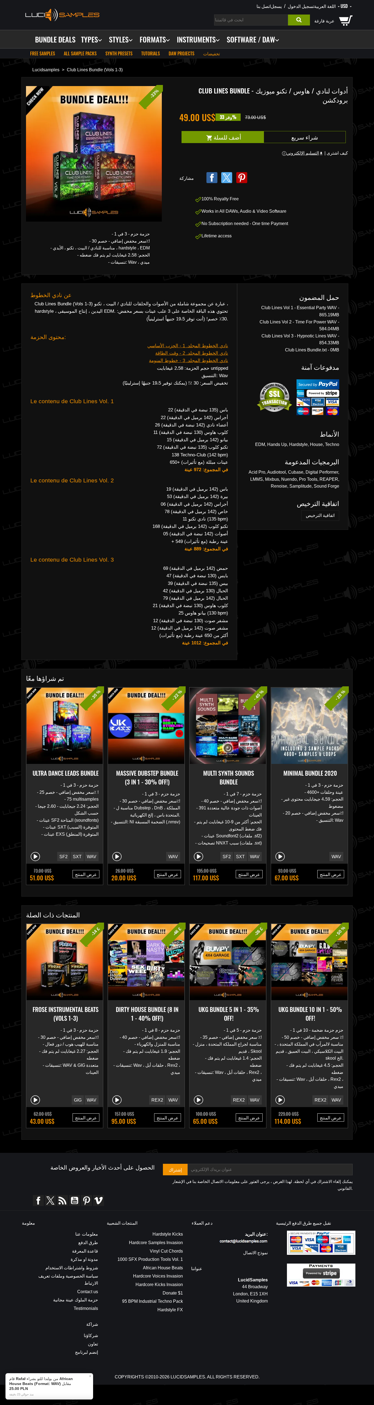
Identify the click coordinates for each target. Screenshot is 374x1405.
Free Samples (42, 53)
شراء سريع (304, 137)
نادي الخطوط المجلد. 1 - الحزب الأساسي (187, 345)
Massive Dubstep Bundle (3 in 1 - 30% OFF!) (147, 777)
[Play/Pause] (35, 856)
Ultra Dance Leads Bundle (66, 773)
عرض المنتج (86, 874)
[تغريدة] (226, 177)
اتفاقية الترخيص (320, 515)
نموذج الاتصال (255, 1252)
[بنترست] (241, 177)
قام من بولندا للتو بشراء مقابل (41, 1384)
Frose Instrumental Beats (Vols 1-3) (66, 1013)
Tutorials (150, 53)
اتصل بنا (264, 6)
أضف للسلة (238, 137)
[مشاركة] (211, 177)
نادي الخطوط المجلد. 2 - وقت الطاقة (191, 353)
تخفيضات (211, 53)
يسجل (276, 6)
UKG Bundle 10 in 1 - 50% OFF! (310, 1013)
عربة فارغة (324, 20)
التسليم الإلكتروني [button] (304, 153)
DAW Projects (181, 53)
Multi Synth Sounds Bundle (228, 777)
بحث (299, 20)
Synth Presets (119, 53)
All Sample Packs (80, 53)
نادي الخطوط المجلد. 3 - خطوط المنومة (188, 360)
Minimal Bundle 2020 (310, 773)
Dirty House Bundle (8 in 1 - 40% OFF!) (147, 1013)
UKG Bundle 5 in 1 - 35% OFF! (228, 1013)
